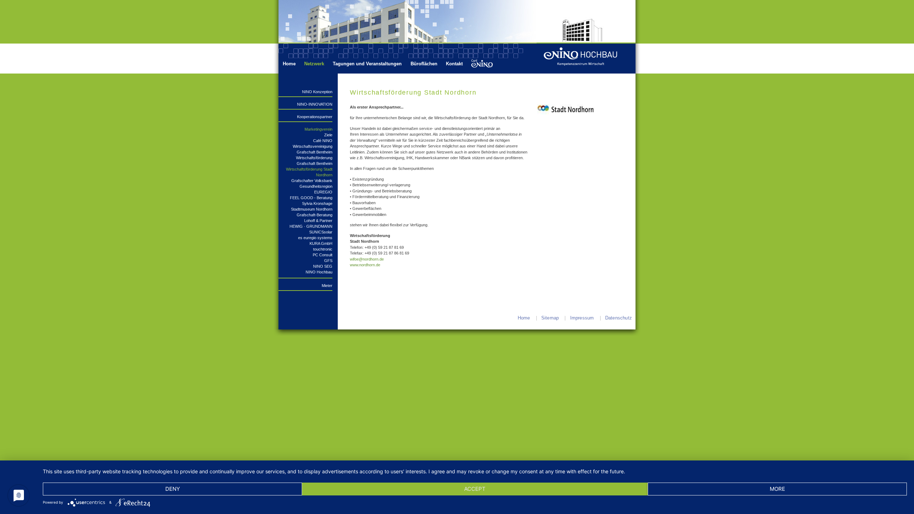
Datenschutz (618, 318)
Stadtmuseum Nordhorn (311, 209)
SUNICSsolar (320, 232)
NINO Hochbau (319, 272)
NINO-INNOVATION (314, 104)
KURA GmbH (321, 243)
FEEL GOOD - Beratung (311, 198)
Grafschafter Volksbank (311, 180)
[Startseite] (588, 59)
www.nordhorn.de (365, 265)
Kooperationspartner (314, 117)
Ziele (328, 135)
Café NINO (322, 140)
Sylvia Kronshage (317, 203)
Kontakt (454, 63)
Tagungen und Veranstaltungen (367, 63)
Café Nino (481, 63)
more (777, 488)
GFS (328, 260)
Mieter (327, 285)
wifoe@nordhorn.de (367, 259)
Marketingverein (318, 129)
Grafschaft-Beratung (314, 215)
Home (289, 63)
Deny (172, 488)
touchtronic (322, 249)
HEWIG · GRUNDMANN (311, 226)
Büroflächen (424, 63)
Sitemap (550, 318)
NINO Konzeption (317, 92)
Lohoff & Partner (318, 220)
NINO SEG (322, 266)
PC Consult (322, 255)
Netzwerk (314, 63)
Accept (475, 488)
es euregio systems (315, 238)
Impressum (582, 318)
